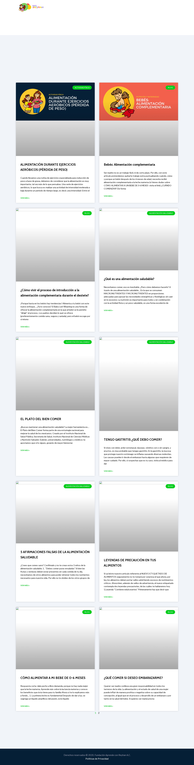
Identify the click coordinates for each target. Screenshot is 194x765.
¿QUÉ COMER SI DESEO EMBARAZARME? (133, 678)
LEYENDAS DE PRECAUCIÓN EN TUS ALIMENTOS (130, 562)
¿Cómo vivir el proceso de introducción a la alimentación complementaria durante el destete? (54, 292)
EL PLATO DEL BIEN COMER (40, 419)
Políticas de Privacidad (97, 758)
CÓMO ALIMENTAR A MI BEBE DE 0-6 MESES (52, 678)
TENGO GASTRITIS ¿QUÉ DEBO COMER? (133, 439)
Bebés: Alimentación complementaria (129, 164)
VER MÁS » (25, 198)
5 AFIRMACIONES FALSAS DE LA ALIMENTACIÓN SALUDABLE (55, 554)
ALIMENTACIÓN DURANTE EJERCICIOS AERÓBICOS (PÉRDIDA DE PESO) (48, 167)
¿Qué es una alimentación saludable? (129, 279)
